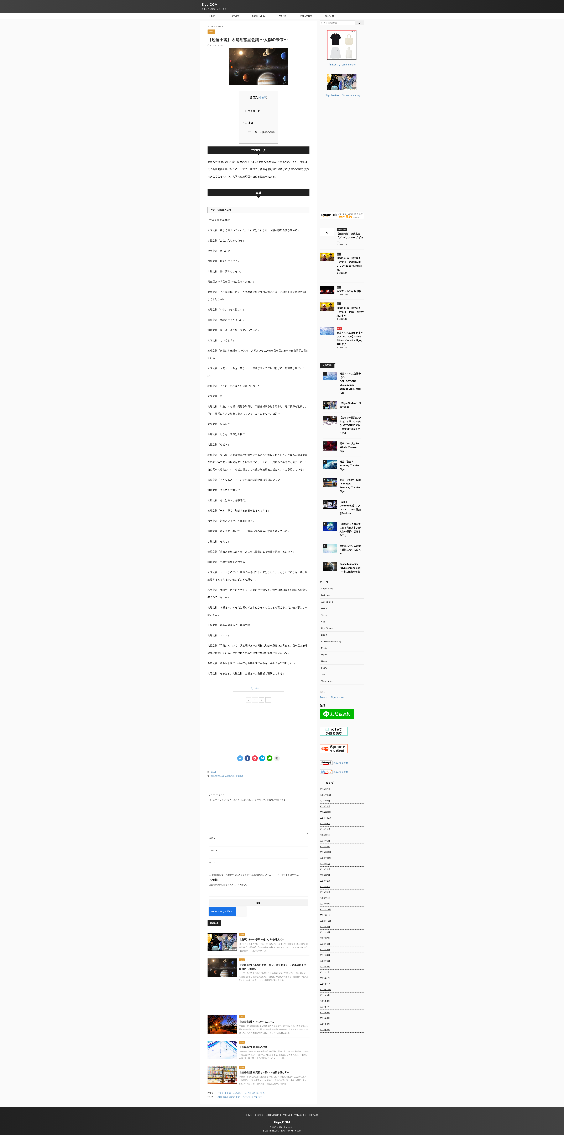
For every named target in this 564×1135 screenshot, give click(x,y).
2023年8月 (325, 869)
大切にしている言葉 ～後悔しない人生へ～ (350, 549)
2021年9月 (325, 995)
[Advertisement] (258, 729)
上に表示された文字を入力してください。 (228, 884)
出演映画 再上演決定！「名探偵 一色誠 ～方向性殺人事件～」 (350, 312)
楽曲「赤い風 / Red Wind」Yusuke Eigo (350, 447)
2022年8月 (325, 932)
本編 (249, 122)
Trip (323, 674)
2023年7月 (325, 875)
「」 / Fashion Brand (342, 64)
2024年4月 (325, 829)
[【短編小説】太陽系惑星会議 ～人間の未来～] (262, 758)
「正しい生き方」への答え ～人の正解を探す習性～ (241, 1093)
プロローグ (252, 110)
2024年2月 (325, 840)
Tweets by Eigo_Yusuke (332, 697)
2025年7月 (325, 800)
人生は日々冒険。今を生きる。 (282, 1127)
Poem (324, 668)
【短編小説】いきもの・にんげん (256, 1021)
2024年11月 (325, 812)
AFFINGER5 (296, 1131)
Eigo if (324, 635)
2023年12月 (325, 852)
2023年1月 (325, 903)
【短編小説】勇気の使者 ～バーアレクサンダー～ (240, 1096)
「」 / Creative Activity (341, 95)
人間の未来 (230, 776)
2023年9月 (325, 863)
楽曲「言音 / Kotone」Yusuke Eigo (349, 465)
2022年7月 (325, 938)
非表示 (262, 97)
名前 (212, 838)
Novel (213, 772)
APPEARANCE (306, 16)
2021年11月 (325, 984)
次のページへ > (258, 688)
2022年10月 (325, 921)
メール (213, 850)
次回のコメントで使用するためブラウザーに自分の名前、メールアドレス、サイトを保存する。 (256, 874)
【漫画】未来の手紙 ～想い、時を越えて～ (261, 939)
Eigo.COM (210, 4)
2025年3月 (325, 806)
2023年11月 (325, 858)
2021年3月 (325, 1029)
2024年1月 (325, 846)
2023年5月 (325, 886)
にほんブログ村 (340, 763)
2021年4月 (325, 1024)
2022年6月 (325, 943)
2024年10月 (325, 818)
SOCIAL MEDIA (259, 16)
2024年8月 (325, 823)
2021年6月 (325, 1012)
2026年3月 (325, 789)
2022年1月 (325, 972)
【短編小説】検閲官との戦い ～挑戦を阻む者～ (264, 1072)
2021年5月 (325, 1018)
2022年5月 (325, 949)
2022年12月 (325, 909)
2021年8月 (325, 1001)
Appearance (327, 588)
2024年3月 (325, 835)
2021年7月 (325, 1006)
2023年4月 (325, 892)
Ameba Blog (327, 602)
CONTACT (329, 16)
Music (324, 648)
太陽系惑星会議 (217, 776)
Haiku (324, 608)
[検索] (359, 23)
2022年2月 (325, 966)
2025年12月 (325, 795)
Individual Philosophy (331, 641)
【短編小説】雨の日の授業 (253, 1046)
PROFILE (282, 16)
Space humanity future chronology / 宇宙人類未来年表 (350, 568)
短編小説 (239, 776)
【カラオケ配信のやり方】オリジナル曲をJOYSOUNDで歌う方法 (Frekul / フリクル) (350, 425)
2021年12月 (325, 978)
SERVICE (235, 16)
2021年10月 (325, 989)
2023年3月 (325, 898)
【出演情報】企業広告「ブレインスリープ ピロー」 (350, 237)
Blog (323, 621)
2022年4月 (325, 955)
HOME (212, 16)
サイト (212, 862)
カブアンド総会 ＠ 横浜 (349, 291)
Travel (324, 615)
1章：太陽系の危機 (261, 132)
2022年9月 (325, 926)
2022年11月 (325, 915)
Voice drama (327, 681)
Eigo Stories (327, 628)
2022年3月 (325, 961)
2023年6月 (325, 881)
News (324, 661)
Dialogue (325, 595)
